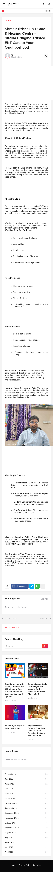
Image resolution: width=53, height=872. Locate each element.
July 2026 (26, 779)
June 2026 (26, 784)
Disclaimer (37, 865)
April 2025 (26, 852)
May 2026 (26, 789)
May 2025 (26, 847)
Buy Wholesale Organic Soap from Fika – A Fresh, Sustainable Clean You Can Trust (36, 731)
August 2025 (26, 832)
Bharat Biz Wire (12, 627)
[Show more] (42, 586)
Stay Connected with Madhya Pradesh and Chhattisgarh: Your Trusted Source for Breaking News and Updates (14, 690)
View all (44, 599)
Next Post (44, 618)
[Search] (49, 4)
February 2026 (26, 803)
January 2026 (26, 808)
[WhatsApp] (37, 586)
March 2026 (26, 798)
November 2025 (26, 818)
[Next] (49, 11)
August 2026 (26, 774)
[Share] (46, 56)
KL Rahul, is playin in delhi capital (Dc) (15, 727)
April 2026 (26, 793)
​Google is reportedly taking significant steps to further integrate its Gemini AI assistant (37, 689)
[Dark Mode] (44, 4)
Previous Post (10, 618)
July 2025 (26, 837)
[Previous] (46, 11)
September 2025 (26, 828)
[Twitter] (31, 586)
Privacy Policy (25, 865)
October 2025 (26, 823)
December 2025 (26, 813)
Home (8, 20)
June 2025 (26, 842)
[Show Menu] (3, 4)
